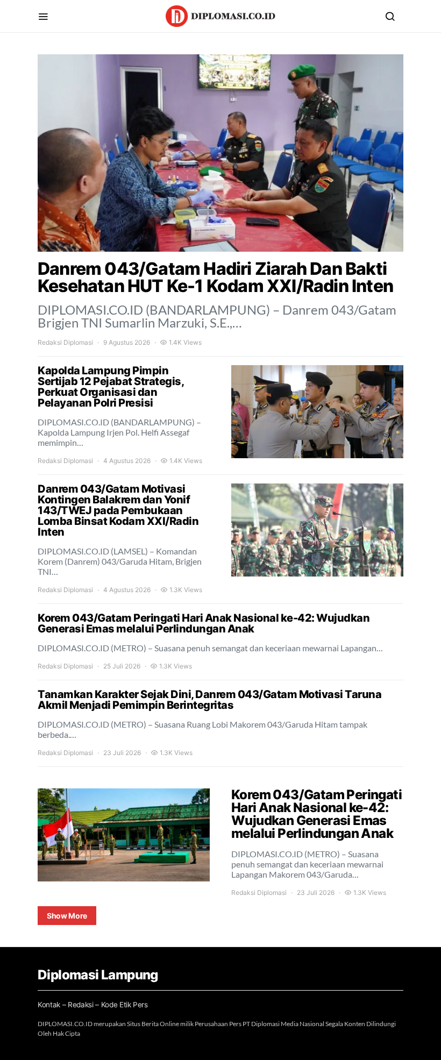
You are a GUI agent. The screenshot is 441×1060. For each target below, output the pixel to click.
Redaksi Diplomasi (65, 342)
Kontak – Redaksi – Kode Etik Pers (93, 1004)
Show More (67, 915)
